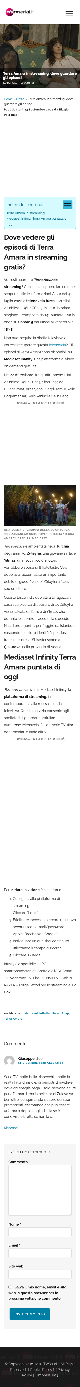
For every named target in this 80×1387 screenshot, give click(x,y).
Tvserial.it (19, 12)
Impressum (46, 1375)
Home (8, 99)
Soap (65, 1013)
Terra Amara (13, 1018)
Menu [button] (69, 13)
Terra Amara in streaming (25, 213)
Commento (19, 1162)
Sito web (15, 1266)
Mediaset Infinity (37, 1013)
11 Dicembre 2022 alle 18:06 (40, 1062)
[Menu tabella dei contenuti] (67, 204)
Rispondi (11, 1128)
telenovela (57, 345)
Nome (14, 1224)
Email (14, 1245)
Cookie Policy (41, 1370)
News (20, 99)
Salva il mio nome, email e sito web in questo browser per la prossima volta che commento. (37, 1293)
